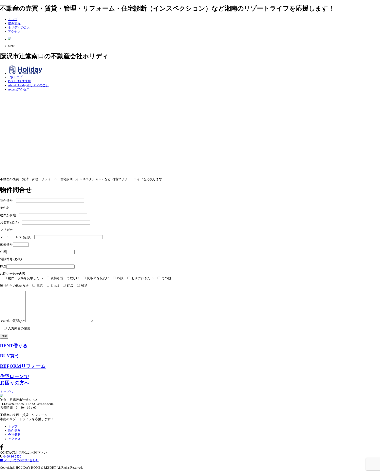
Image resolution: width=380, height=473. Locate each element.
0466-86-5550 (12, 456)
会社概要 (14, 434)
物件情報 (14, 23)
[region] (190, 134)
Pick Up (19, 81)
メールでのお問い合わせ (21, 460)
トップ (12, 19)
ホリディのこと (19, 27)
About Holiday (28, 85)
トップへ (6, 391)
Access (18, 89)
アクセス (14, 31)
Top (15, 77)
